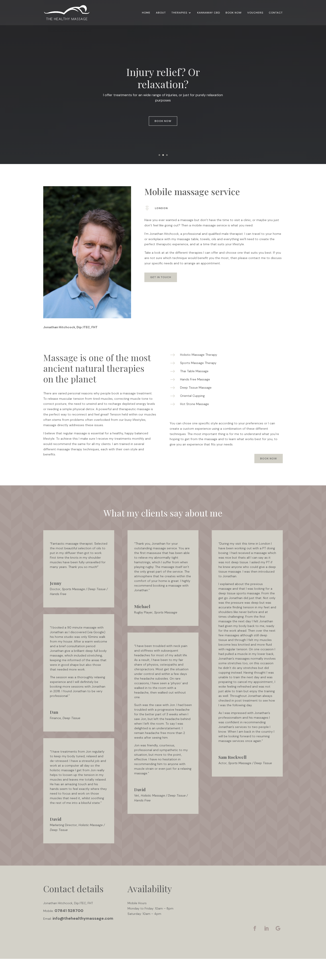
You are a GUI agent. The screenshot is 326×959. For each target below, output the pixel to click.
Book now (163, 120)
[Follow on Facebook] (255, 928)
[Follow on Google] (278, 928)
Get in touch (160, 277)
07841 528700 (69, 910)
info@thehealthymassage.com (83, 918)
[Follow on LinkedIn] (266, 928)
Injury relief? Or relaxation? (163, 77)
